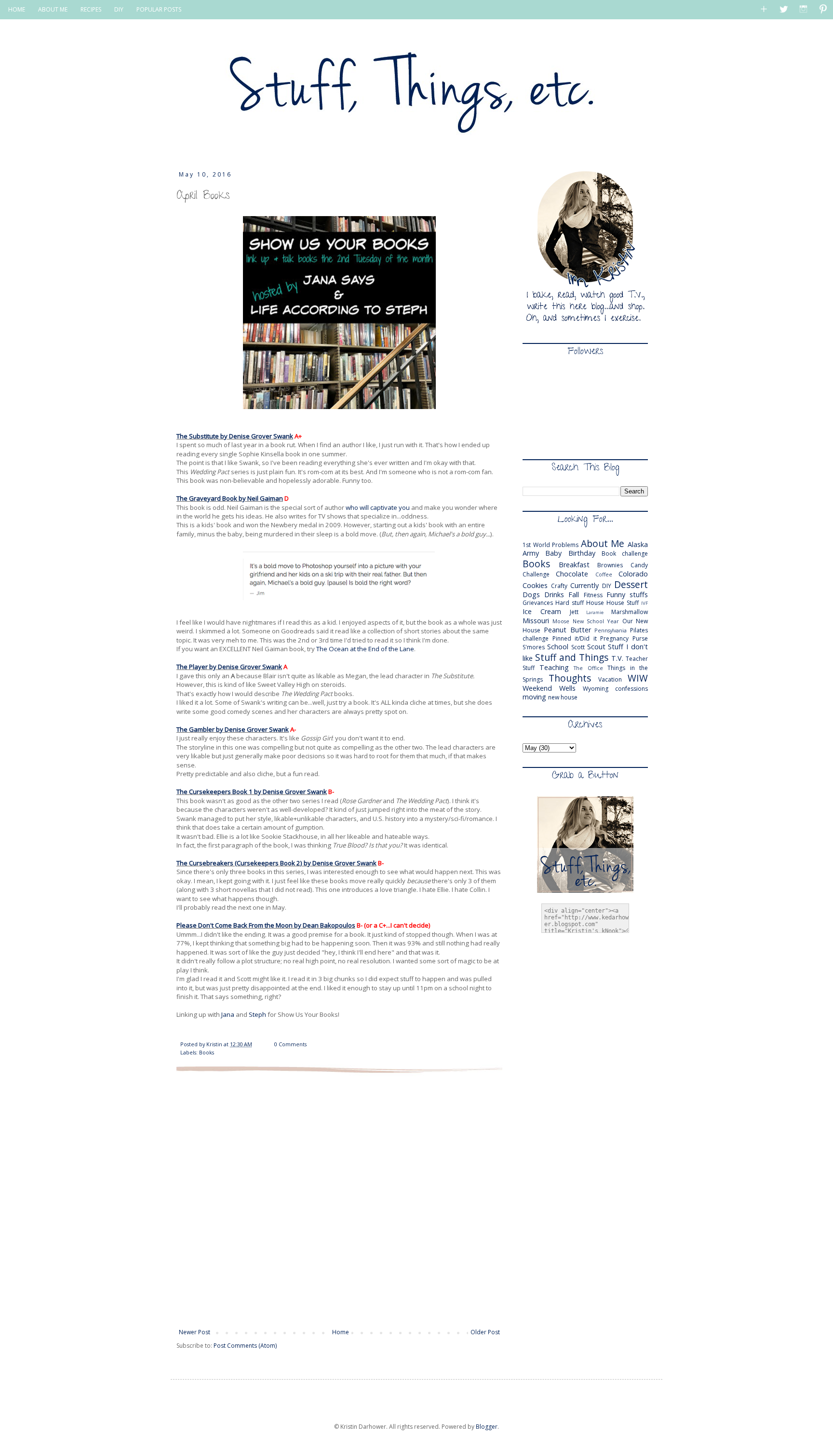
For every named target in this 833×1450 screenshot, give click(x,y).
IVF (644, 603)
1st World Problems (550, 545)
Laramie (595, 612)
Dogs (531, 594)
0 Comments (290, 1044)
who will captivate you (378, 507)
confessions (631, 688)
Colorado (633, 573)
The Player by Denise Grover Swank (229, 666)
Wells (567, 688)
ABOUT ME (52, 9)
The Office (588, 667)
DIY (118, 9)
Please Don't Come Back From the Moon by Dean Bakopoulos (265, 925)
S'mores (534, 647)
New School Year (596, 621)
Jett (574, 612)
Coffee (603, 574)
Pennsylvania (610, 630)
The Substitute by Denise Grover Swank (234, 436)
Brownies (610, 565)
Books (206, 1052)
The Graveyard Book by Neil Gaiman (229, 498)
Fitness (593, 595)
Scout (596, 646)
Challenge (536, 574)
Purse (640, 638)
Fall (573, 594)
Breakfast (574, 564)
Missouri (536, 620)
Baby (553, 553)
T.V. (617, 658)
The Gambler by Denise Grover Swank (232, 729)
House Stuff (622, 603)
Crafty (559, 586)
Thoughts (570, 677)
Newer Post (194, 1332)
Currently (584, 585)
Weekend (537, 688)
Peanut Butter (567, 629)
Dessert (631, 584)
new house (563, 697)
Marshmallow (629, 612)
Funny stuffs (627, 594)
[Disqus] (339, 1199)
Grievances (538, 603)
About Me (603, 543)
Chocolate (572, 573)
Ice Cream (542, 611)
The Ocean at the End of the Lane (365, 648)
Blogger (486, 1427)
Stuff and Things (571, 657)
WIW (638, 677)
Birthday (581, 553)
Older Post (485, 1332)
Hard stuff (569, 603)
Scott (578, 647)
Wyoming (595, 688)
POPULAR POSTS (158, 9)
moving (534, 696)
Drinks (554, 594)
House (595, 603)
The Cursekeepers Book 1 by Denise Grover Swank (251, 791)
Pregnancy (614, 638)
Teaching (554, 667)
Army (531, 553)
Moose (560, 621)
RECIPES (91, 9)
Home (340, 1332)
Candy (639, 565)
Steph (257, 1014)
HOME (16, 9)
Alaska (638, 544)
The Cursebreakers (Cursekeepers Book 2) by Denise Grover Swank (276, 863)
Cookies (535, 585)
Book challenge (625, 553)
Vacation (610, 679)
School (557, 646)
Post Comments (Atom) (245, 1345)
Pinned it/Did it (574, 638)
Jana (228, 1014)
